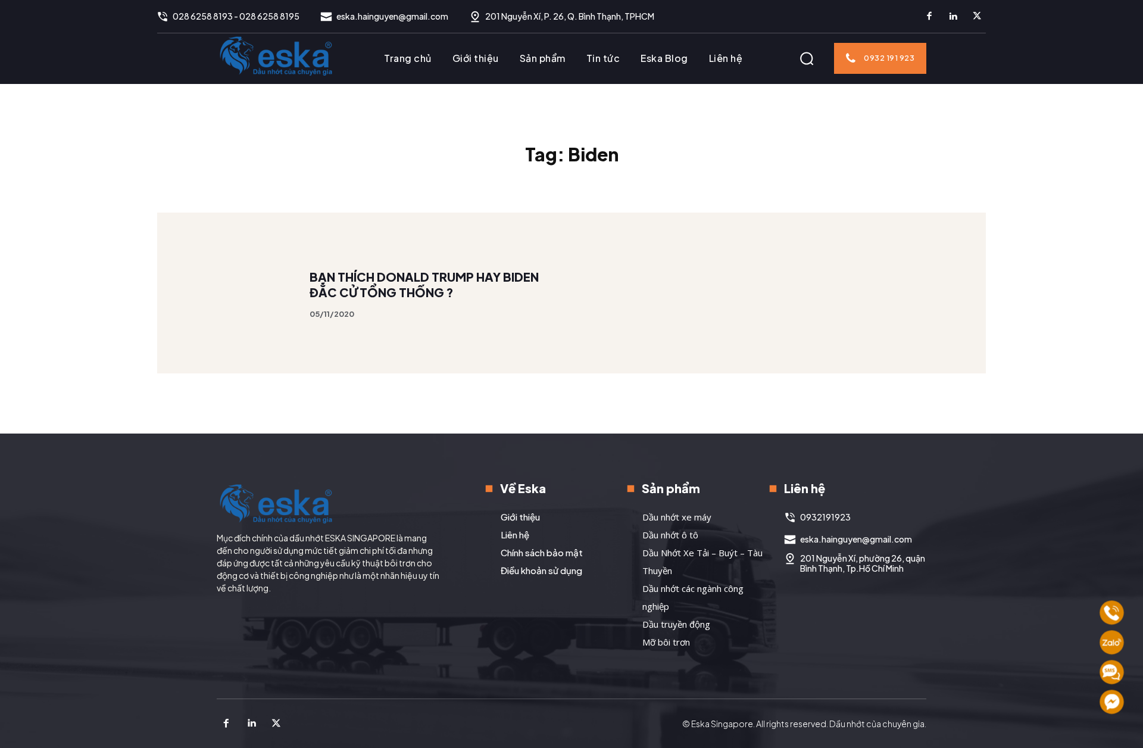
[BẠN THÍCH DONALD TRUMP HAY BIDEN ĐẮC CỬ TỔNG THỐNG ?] (238, 293)
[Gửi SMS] (1111, 672)
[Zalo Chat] (1111, 642)
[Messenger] (1111, 701)
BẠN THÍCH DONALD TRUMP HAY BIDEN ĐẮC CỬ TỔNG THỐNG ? (424, 284)
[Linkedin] (953, 17)
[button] (806, 58)
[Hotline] (1111, 612)
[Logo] (276, 55)
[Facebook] (929, 17)
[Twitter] (977, 17)
